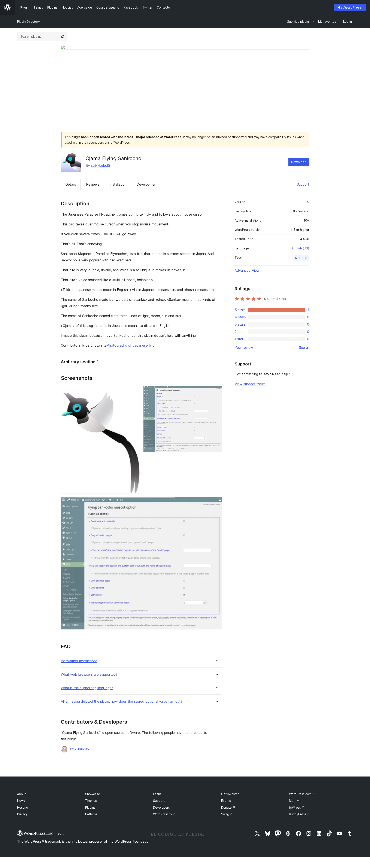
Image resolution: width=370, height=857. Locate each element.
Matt (294, 800)
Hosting (22, 807)
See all (304, 347)
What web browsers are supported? (89, 674)
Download (298, 162)
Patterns (91, 814)
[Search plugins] (62, 36)
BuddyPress (299, 814)
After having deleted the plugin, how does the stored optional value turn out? (121, 701)
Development (147, 184)
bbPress (296, 807)
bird (297, 258)
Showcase (92, 794)
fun (305, 258)
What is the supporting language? (87, 688)
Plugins (90, 807)
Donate (228, 807)
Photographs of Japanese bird (131, 345)
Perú (61, 834)
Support (303, 184)
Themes (91, 800)
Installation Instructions (79, 661)
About (21, 794)
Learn (157, 794)
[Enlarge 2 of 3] (216, 391)
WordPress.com (302, 794)
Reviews (92, 184)
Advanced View (247, 270)
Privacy (22, 814)
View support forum (250, 384)
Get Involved (230, 794)
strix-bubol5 (100, 165)
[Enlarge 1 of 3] (134, 391)
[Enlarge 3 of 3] (216, 503)
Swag (227, 814)
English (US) (300, 248)
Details (70, 184)
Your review (244, 347)
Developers (161, 807)
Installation (118, 184)
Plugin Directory (28, 21)
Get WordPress (350, 7)
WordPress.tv (164, 814)
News (21, 800)
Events (226, 800)
